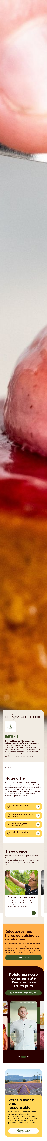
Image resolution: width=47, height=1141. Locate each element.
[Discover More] (34, 913)
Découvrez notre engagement (23, 1131)
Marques (11, 767)
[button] (19, 1057)
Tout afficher (23, 958)
